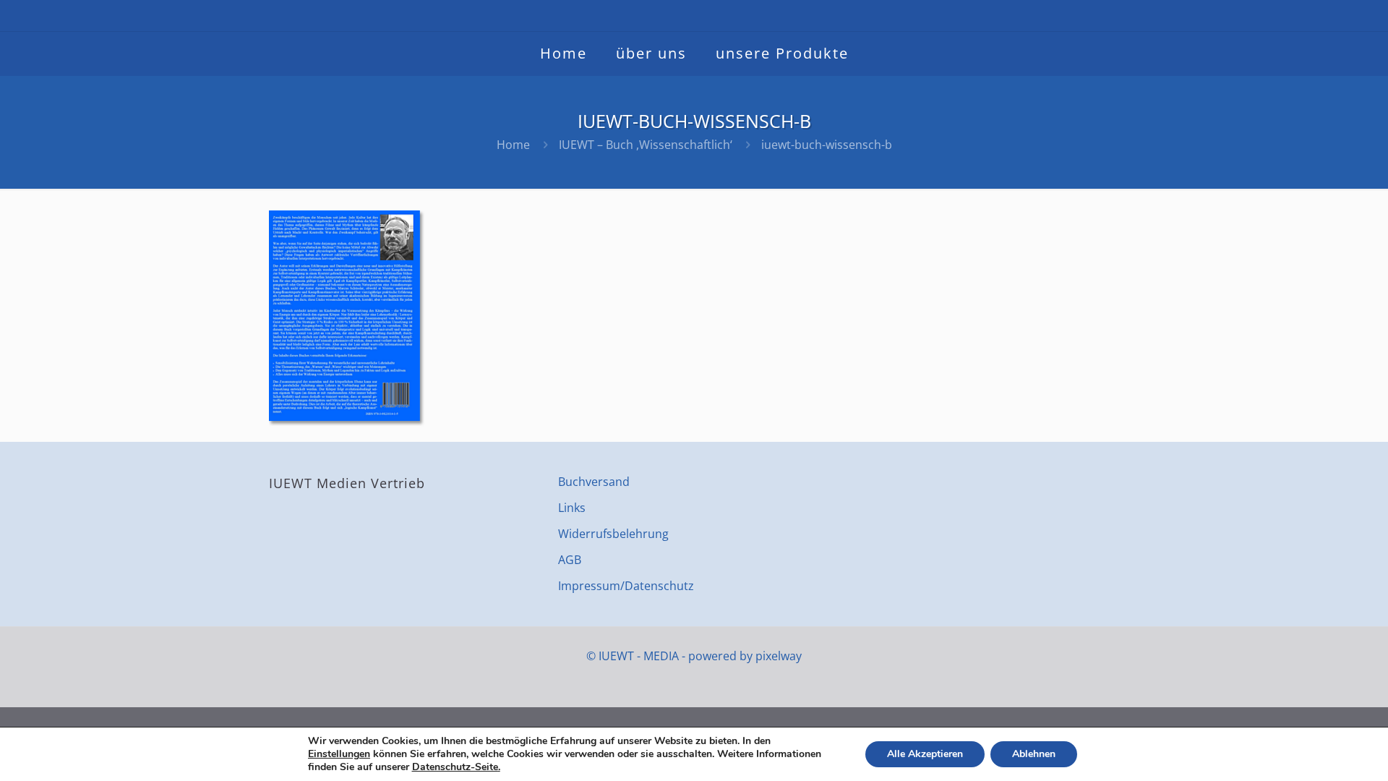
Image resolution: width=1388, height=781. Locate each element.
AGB (569, 560)
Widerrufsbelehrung (613, 534)
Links (572, 508)
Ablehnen (1033, 754)
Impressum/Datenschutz (626, 586)
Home (513, 145)
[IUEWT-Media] (694, 15)
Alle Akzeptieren (925, 754)
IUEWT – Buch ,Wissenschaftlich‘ (645, 145)
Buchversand (594, 482)
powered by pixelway (745, 656)
